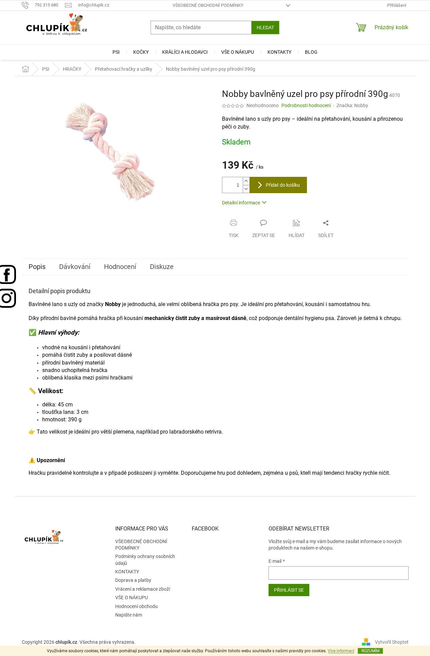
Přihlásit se (289, 590)
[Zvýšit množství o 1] (246, 181)
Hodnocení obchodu (136, 606)
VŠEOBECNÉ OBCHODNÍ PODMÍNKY (208, 5)
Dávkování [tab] (74, 267)
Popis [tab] (37, 267)
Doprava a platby (133, 580)
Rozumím (370, 651)
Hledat (265, 27)
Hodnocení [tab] (120, 267)
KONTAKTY (127, 571)
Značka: (352, 105)
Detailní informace (241, 202)
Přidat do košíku (283, 185)
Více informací (341, 651)
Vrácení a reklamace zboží (142, 589)
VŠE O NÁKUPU (131, 597)
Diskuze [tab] (162, 267)
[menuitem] (116, 52)
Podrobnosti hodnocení (306, 105)
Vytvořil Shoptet (392, 642)
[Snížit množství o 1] (246, 189)
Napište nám (128, 615)
